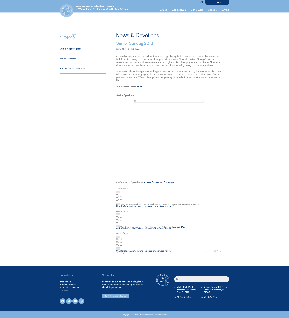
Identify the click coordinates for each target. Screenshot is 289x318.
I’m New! (64, 290)
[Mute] (118, 248)
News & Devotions (68, 58)
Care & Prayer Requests (70, 49)
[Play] (118, 192)
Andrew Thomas (151, 182)
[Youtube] (75, 301)
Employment (65, 281)
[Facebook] (62, 301)
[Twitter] (69, 301)
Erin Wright (169, 182)
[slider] (144, 206)
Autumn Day (179, 227)
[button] (217, 2)
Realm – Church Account (71, 68)
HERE (139, 86)
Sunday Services (68, 284)
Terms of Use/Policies (70, 287)
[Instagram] (81, 301)
